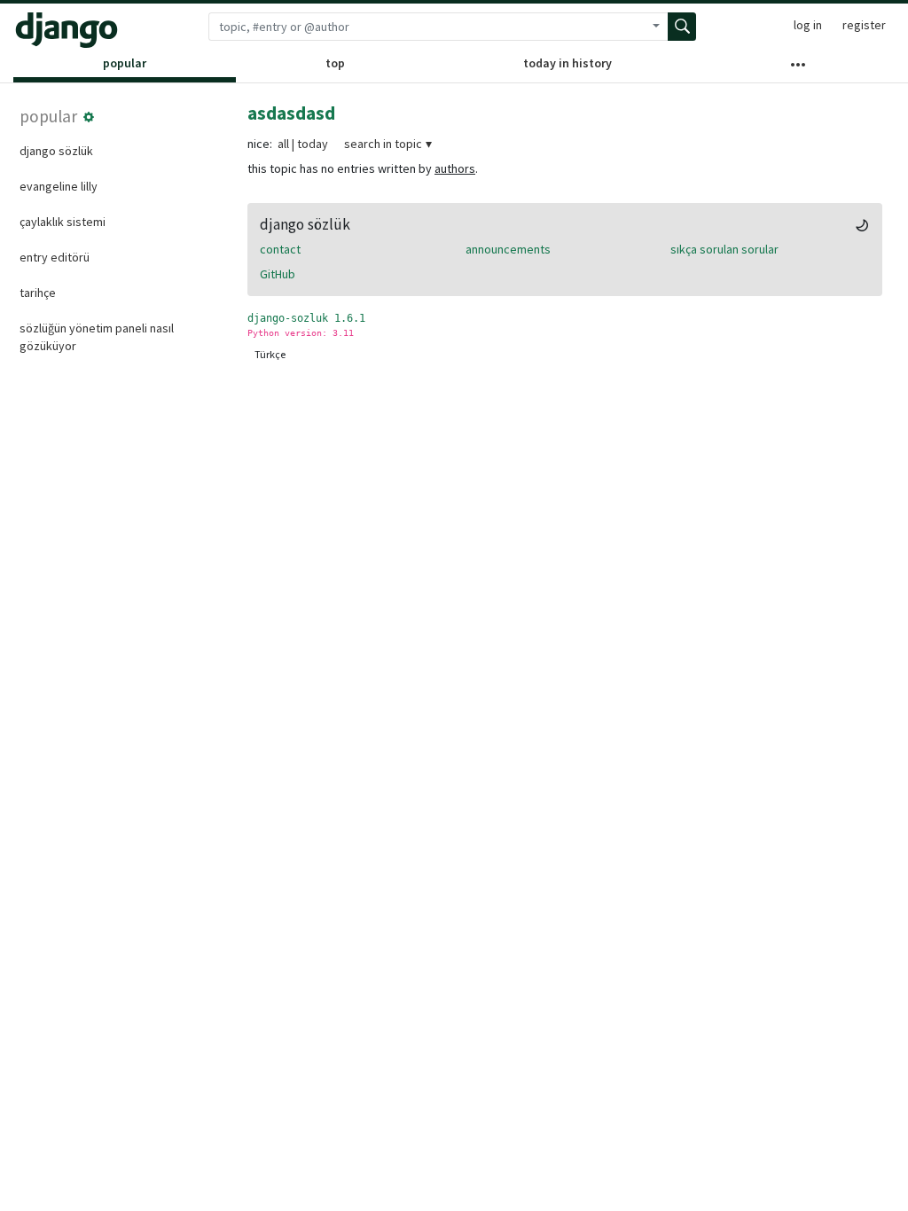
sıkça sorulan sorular (724, 249)
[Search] (682, 26)
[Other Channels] (798, 68)
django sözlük (56, 151)
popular (124, 63)
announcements (508, 249)
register (864, 25)
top (335, 63)
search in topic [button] (383, 144)
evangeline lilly (59, 186)
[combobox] (426, 26)
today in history (567, 63)
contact (280, 249)
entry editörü (55, 257)
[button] (88, 117)
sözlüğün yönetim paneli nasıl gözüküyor (97, 337)
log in (808, 25)
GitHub (277, 274)
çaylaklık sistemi (63, 222)
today (312, 144)
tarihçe (38, 293)
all (283, 144)
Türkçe (270, 354)
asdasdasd (291, 113)
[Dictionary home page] (66, 30)
